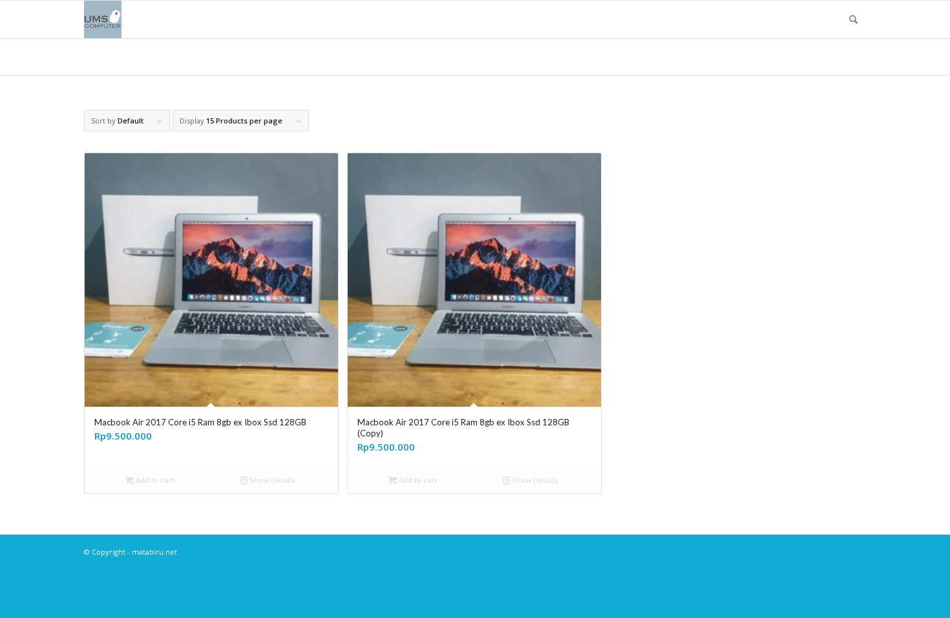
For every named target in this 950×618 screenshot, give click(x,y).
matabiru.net (154, 552)
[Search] (853, 19)
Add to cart (154, 480)
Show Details (271, 480)
